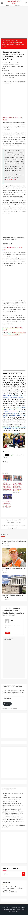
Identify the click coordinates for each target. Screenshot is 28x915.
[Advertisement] (14, 21)
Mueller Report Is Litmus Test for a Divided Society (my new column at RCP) (13, 805)
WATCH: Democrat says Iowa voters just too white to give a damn (7, 486)
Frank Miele (6, 62)
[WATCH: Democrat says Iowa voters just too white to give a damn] (7, 478)
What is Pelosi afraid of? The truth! (12, 797)
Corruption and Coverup (9, 64)
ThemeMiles (14, 911)
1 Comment (6, 70)
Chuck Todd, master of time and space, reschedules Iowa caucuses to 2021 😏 (17, 486)
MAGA (6, 66)
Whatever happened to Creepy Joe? (13, 819)
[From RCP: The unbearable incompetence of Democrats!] (7, 496)
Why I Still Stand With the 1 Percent (13, 817)
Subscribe (7, 704)
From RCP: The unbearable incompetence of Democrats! (7, 504)
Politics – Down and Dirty (14, 66)
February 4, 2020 (10, 179)
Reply (7, 632)
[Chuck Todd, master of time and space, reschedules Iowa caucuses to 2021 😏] (17, 478)
